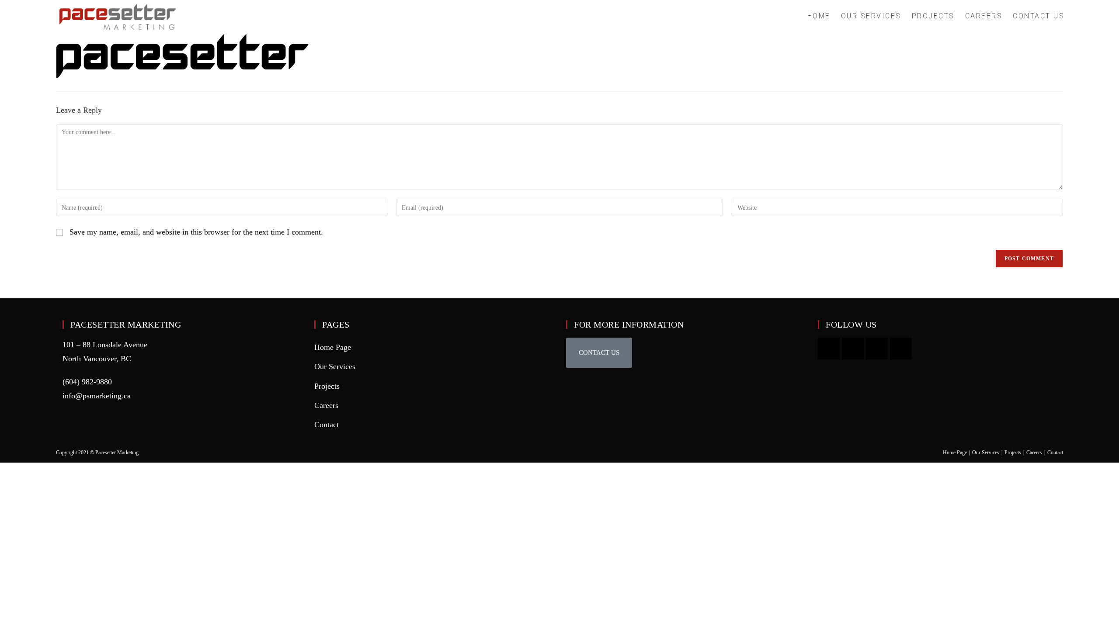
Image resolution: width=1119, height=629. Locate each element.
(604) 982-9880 (87, 381)
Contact (326, 424)
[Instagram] (853, 348)
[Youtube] (829, 348)
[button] (599, 353)
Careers (326, 405)
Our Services (334, 366)
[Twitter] (901, 348)
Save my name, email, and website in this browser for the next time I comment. (196, 232)
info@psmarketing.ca (97, 395)
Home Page (332, 347)
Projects (327, 386)
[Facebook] (877, 348)
